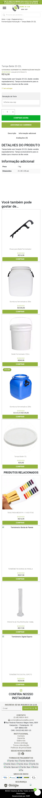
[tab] (12, 133)
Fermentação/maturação (11, 22)
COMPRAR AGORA (21, 118)
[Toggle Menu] (4, 8)
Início (3, 19)
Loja (8, 19)
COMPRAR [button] (20, 259)
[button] (3, 2)
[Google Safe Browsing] (11, 786)
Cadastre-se (28, 708)
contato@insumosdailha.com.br (22, 720)
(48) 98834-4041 (21, 717)
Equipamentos (17, 19)
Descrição (12, 133)
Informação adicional (27, 133)
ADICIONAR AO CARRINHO (21, 125)
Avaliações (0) (22, 138)
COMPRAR (20, 417)
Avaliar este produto (19, 72)
